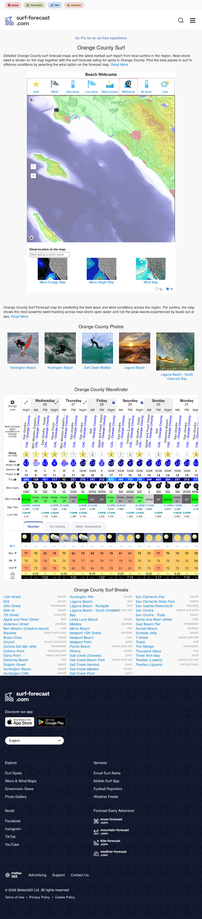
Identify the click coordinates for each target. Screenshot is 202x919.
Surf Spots (13, 772)
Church (9, 641)
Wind (54, 92)
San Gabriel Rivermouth (154, 605)
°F (171, 289)
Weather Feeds (106, 796)
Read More (119, 64)
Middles (76, 623)
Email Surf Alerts (107, 772)
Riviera (75, 650)
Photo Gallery (16, 796)
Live (165, 92)
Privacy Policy (39, 897)
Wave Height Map (101, 282)
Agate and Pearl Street (21, 619)
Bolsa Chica (12, 637)
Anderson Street (16, 623)
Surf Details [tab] (57, 526)
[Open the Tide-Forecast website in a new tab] (55, 5)
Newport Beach (82, 637)
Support (58, 874)
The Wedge (145, 646)
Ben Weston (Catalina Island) (26, 628)
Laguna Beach (134, 367)
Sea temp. (73, 92)
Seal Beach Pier (148, 623)
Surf (36, 92)
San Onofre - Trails (150, 614)
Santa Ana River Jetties (154, 619)
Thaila (140, 641)
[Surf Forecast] (27, 20)
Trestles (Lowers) (149, 659)
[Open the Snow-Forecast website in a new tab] (13, 5)
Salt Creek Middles (97, 367)
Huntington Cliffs (16, 673)
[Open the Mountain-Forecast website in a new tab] (34, 5)
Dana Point (12, 655)
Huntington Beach (23, 367)
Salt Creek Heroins (84, 664)
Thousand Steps (148, 650)
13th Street (12, 596)
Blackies (9, 632)
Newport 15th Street (85, 632)
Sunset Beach (146, 628)
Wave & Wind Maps (21, 780)
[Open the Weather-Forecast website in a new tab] (74, 5)
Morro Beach (80, 628)
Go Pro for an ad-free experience (101, 37)
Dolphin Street (14, 664)
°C (160, 289)
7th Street (11, 614)
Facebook (13, 820)
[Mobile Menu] (192, 20)
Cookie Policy (65, 897)
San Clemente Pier (150, 596)
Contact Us (80, 874)
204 (6, 601)
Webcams (128, 92)
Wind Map (151, 282)
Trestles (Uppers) (149, 664)
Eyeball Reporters (108, 788)
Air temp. (146, 92)
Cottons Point (13, 650)
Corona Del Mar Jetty (19, 646)
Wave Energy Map (52, 282)
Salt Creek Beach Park (87, 659)
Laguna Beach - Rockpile (89, 605)
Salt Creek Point (82, 673)
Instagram (13, 828)
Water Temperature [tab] (88, 526)
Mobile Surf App (106, 780)
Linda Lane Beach (84, 619)
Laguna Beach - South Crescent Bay (177, 376)
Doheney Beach (15, 659)
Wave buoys (109, 92)
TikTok (10, 836)
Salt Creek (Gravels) (85, 655)
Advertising (37, 874)
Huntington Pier (82, 596)
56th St (9, 610)
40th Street (12, 605)
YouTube (12, 844)
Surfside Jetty (146, 632)
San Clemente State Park (155, 601)
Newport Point (81, 641)
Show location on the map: (47, 249)
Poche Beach (80, 646)
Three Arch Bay (148, 655)
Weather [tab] (33, 526)
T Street (142, 637)
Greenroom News (19, 788)
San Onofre (145, 610)
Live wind (91, 92)
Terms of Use (14, 897)
